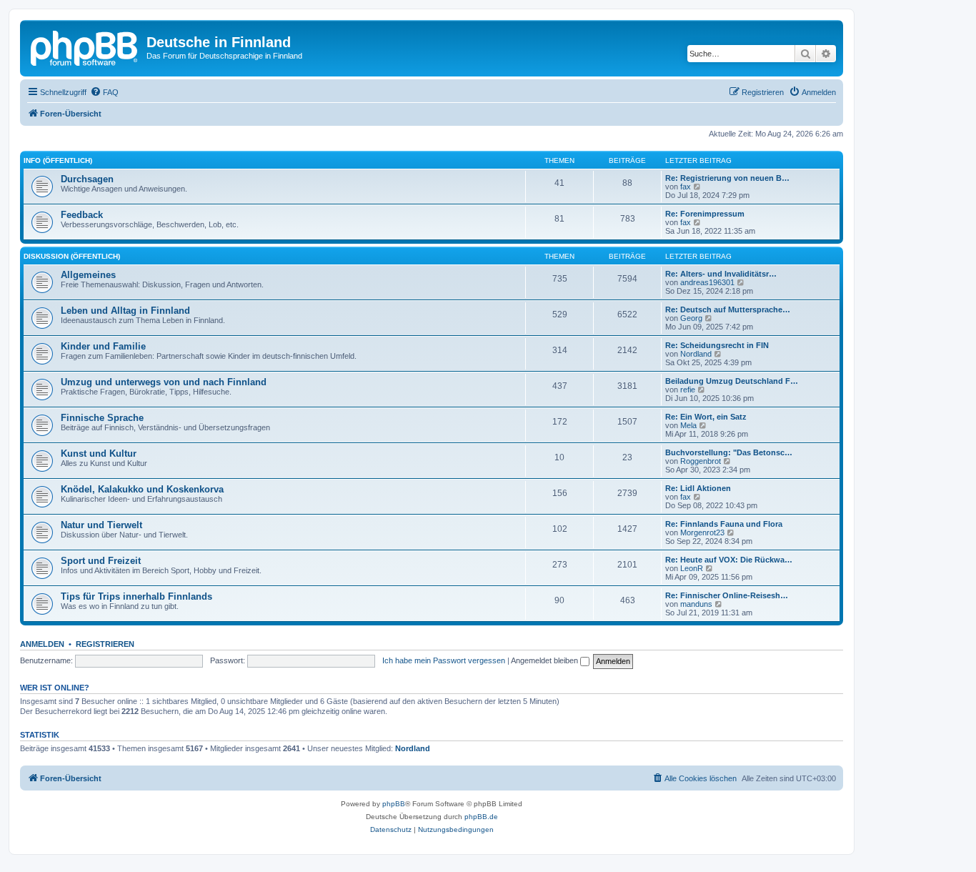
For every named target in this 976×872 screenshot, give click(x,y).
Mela (688, 425)
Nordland (696, 354)
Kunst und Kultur (98, 453)
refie (687, 389)
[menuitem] (104, 92)
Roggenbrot (700, 461)
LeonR (691, 568)
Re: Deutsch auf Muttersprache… (727, 309)
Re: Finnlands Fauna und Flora (723, 524)
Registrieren (105, 644)
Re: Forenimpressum (705, 213)
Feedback (82, 214)
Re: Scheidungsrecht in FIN (717, 345)
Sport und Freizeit (101, 560)
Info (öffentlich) (58, 160)
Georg (691, 318)
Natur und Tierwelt (101, 525)
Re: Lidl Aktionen (698, 488)
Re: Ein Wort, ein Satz (706, 416)
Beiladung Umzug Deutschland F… (731, 381)
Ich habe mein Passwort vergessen (443, 660)
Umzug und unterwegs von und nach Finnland (164, 382)
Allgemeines (88, 274)
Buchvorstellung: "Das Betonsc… (728, 452)
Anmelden (42, 644)
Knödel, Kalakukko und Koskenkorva (142, 489)
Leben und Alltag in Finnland (125, 310)
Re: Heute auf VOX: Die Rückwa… (728, 559)
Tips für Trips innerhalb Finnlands (136, 596)
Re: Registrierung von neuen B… (727, 178)
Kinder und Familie (103, 346)
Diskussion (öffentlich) (72, 256)
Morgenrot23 (702, 532)
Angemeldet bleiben (545, 660)
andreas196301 (707, 282)
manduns (696, 604)
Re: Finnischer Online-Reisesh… (726, 595)
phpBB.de (481, 817)
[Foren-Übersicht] (85, 46)
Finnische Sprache (102, 417)
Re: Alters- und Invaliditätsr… (721, 273)
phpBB (393, 804)
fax (685, 186)
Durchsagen (87, 179)
